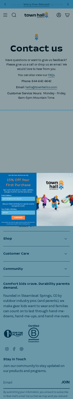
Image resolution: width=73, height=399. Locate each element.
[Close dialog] (70, 175)
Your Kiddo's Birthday (8, 209)
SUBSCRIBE (18, 217)
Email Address (6, 195)
